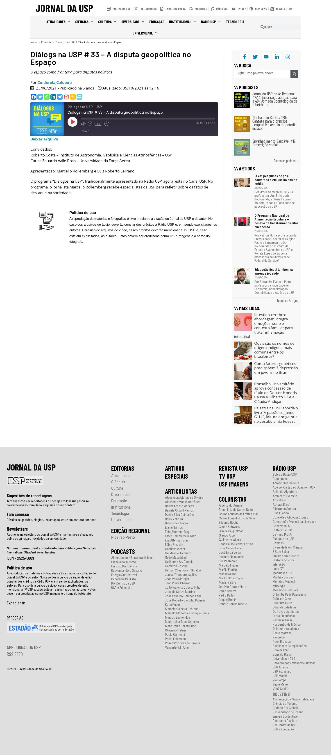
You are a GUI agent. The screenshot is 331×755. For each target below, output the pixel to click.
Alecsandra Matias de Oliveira (184, 498)
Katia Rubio (172, 605)
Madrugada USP (283, 573)
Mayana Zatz (227, 583)
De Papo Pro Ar (282, 535)
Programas (280, 479)
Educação (157, 21)
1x (98, 123)
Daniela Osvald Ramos (179, 510)
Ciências (81, 21)
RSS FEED (15, 654)
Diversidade (130, 21)
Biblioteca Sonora (284, 509)
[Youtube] (266, 57)
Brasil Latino (281, 513)
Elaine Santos (174, 528)
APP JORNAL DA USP (24, 647)
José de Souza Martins (180, 592)
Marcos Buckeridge (177, 618)
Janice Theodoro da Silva (181, 575)
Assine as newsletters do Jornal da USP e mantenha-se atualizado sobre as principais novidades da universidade (50, 536)
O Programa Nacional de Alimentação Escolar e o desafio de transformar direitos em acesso (276, 221)
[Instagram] (288, 57)
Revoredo (279, 637)
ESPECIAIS (176, 476)
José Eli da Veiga (230, 553)
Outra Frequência (284, 616)
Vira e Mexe (280, 684)
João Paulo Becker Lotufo (236, 544)
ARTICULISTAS (181, 491)
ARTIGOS (174, 468)
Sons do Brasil (282, 654)
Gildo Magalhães (176, 558)
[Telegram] (60, 97)
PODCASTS (123, 551)
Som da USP (281, 650)
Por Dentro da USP (123, 583)
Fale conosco (18, 514)
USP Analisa (280, 667)
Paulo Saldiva (227, 591)
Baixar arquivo (44, 139)
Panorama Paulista (123, 579)
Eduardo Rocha (228, 523)
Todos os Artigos (287, 300)
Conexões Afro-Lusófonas (290, 517)
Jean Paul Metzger (177, 579)
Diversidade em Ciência (288, 547)
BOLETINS (281, 694)
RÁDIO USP (284, 468)
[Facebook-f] (244, 57)
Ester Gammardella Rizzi (181, 536)
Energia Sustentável (124, 575)
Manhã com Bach (284, 577)
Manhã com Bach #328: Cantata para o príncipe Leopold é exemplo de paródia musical (274, 123)
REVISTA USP (233, 468)
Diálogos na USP (283, 539)
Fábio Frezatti (174, 545)
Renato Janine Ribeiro (233, 604)
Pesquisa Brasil (282, 620)
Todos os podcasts (286, 160)
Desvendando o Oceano (126, 571)
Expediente (16, 602)
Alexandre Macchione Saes (182, 502)
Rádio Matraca (282, 633)
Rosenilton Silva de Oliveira (182, 643)
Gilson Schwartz (229, 527)
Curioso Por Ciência (124, 566)
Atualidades (56, 21)
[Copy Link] (73, 97)
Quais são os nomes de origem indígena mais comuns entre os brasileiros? (274, 350)
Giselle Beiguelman (231, 531)
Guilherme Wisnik (230, 540)
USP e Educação (121, 588)
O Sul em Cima (282, 599)
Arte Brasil (279, 500)
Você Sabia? (281, 689)
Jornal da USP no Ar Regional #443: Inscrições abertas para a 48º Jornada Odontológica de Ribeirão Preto (274, 99)
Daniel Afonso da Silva (179, 506)
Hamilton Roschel (176, 566)
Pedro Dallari (227, 595)
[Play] (72, 122)
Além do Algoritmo (285, 492)
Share (86, 131)
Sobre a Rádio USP (285, 475)
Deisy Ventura (174, 519)
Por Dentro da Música (287, 624)
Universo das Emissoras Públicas (294, 663)
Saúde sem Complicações (290, 646)
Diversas (278, 543)
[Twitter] (40, 97)
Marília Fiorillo (228, 570)
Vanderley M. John (177, 647)
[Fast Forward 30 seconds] (106, 124)
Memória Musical (284, 582)
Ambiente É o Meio (285, 496)
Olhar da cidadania (284, 607)
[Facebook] (33, 97)
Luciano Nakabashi (231, 557)
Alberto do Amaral (231, 505)
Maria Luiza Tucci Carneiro (182, 622)
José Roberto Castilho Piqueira (185, 600)
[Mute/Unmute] (83, 124)
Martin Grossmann (231, 578)
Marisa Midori (227, 574)
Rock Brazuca (282, 642)
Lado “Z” (278, 569)
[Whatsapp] (47, 97)
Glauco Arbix (227, 535)
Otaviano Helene (175, 630)
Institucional (180, 21)
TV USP (227, 476)
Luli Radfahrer (228, 561)
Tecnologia (235, 21)
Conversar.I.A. (281, 526)
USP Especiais (282, 672)
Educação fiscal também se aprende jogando (274, 271)
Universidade (142, 33)
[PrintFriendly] (79, 97)
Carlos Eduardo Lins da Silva (237, 518)
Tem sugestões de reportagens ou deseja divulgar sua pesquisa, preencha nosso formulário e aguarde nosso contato (48, 503)
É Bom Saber (281, 552)
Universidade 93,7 (284, 659)
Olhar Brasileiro (282, 603)
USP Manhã (280, 676)
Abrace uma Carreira (286, 483)
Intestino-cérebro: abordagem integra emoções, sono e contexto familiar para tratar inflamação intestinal (263, 325)
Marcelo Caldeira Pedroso (182, 609)
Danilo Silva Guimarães (180, 515)
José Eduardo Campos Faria (183, 596)
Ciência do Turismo (123, 562)
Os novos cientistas (286, 612)
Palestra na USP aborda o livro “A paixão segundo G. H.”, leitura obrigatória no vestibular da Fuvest (276, 414)
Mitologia (279, 586)
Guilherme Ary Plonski (179, 562)
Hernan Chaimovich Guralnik (183, 570)
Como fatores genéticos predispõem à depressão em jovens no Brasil (276, 368)
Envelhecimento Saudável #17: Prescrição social (274, 142)
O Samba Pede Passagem (289, 595)
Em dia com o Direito (286, 556)
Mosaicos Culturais (285, 590)
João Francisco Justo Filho (183, 588)
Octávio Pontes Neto (232, 587)
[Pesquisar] (294, 74)
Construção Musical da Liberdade (294, 522)
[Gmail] (66, 97)
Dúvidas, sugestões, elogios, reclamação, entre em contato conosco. (52, 520)
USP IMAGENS (233, 484)
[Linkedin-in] (277, 57)
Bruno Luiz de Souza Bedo (236, 510)
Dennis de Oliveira (176, 523)
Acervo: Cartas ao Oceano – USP (294, 487)
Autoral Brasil (281, 505)
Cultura (105, 21)
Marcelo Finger (228, 565)
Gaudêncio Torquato (178, 553)
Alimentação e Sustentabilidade (132, 558)
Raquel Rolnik (227, 600)
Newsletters (17, 529)
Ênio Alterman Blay (177, 532)
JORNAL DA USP (64, 8)
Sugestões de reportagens (29, 495)
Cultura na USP (282, 530)
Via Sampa (279, 680)
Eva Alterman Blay (176, 540)
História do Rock (284, 560)
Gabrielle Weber (175, 549)
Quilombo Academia (286, 629)
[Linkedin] (53, 97)
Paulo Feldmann (175, 639)
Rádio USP (208, 21)
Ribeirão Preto (123, 537)
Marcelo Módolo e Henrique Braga (187, 613)
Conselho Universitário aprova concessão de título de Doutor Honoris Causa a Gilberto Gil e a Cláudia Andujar (275, 392)
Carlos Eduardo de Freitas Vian (238, 514)
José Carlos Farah (231, 548)
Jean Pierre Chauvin (177, 583)
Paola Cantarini (175, 635)
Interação (279, 565)
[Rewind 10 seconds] (90, 124)
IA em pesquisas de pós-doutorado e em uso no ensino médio (275, 180)
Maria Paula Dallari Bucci (181, 626)
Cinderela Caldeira (54, 82)
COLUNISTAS (232, 499)
